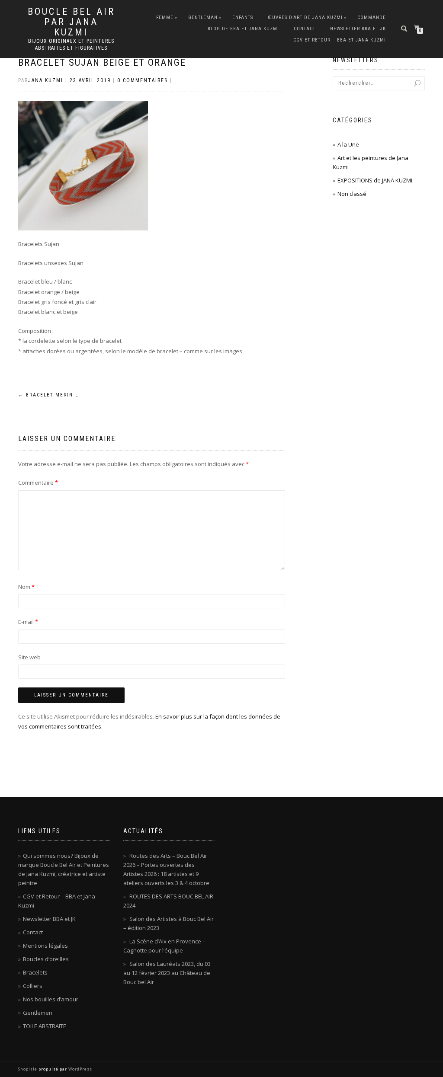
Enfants (242, 17)
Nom (26, 587)
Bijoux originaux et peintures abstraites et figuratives (71, 44)
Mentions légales (45, 945)
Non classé (351, 194)
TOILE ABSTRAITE (44, 1026)
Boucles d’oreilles (46, 959)
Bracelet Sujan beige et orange (102, 62)
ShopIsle (28, 1069)
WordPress (79, 1069)
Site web (29, 657)
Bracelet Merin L (48, 395)
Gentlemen (37, 1012)
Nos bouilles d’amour (50, 999)
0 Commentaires (142, 80)
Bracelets (35, 972)
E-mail (28, 622)
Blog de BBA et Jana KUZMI (243, 29)
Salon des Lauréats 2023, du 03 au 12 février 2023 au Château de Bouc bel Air (167, 973)
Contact (304, 29)
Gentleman (203, 17)
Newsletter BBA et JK (358, 29)
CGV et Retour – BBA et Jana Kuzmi (339, 40)
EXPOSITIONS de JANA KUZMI (374, 180)
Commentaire (38, 482)
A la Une (348, 144)
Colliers (32, 986)
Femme (164, 17)
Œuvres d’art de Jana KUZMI (305, 17)
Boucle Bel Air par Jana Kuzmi (71, 22)
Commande (371, 17)
